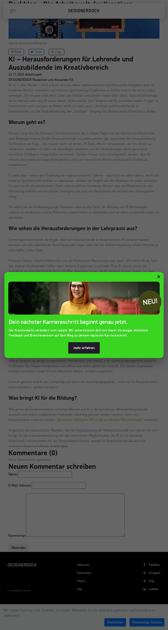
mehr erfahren (84, 348)
